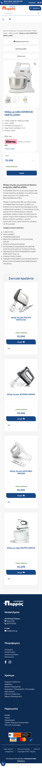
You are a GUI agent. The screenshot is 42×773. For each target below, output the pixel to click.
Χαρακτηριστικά (22, 41)
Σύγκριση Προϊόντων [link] (12, 682)
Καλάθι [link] (7, 715)
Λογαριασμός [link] (10, 720)
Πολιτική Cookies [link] (23, 749)
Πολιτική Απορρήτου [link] (12, 694)
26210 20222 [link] (11, 623)
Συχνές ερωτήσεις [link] (11, 654)
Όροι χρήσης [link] (8, 749)
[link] (3, 763)
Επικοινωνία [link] (9, 657)
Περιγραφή (22, 49)
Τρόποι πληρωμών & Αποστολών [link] (17, 722)
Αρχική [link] (5, 31)
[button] (35, 64)
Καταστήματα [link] (10, 652)
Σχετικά (22, 56)
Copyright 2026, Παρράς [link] (26, 751)
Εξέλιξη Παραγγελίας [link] (13, 687)
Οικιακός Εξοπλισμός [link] (24, 31)
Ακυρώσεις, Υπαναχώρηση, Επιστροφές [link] (20, 689)
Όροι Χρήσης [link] (10, 691)
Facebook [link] (32, 3)
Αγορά (21, 173)
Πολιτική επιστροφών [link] (13, 725)
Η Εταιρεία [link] (9, 649)
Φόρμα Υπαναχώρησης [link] (13, 696)
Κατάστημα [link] (12, 31)
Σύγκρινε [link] (9, 348)
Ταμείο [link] (7, 718)
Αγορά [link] (19, 342)
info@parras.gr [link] (11, 631)
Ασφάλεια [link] (8, 684)
